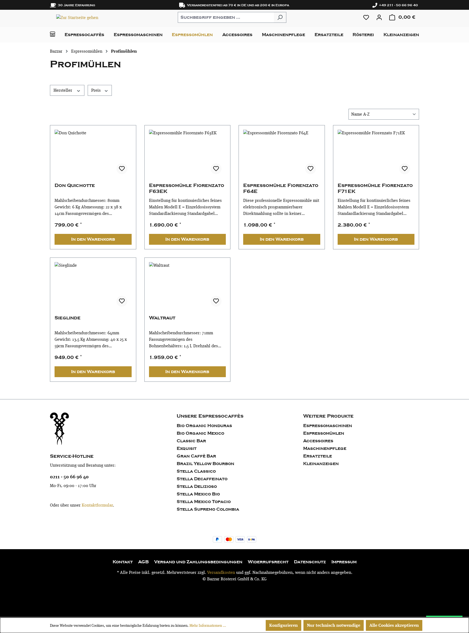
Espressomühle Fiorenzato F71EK (375, 188)
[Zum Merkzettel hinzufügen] (121, 168)
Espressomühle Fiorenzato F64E (280, 188)
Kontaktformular (97, 505)
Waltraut (162, 318)
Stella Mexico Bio (198, 494)
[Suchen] (280, 17)
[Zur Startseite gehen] (77, 17)
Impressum (344, 561)
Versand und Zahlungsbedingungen (198, 561)
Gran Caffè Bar (196, 456)
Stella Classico (196, 471)
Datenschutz (310, 561)
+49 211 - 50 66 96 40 (397, 5)
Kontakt (123, 561)
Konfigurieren (283, 625)
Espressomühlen (323, 433)
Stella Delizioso (197, 486)
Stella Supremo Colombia (208, 509)
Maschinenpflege (324, 448)
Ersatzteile (317, 456)
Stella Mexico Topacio (204, 501)
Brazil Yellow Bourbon (205, 463)
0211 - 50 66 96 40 (69, 476)
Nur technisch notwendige (333, 625)
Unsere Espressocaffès (210, 416)
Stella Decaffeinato (202, 478)
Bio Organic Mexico (200, 433)
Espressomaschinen (327, 425)
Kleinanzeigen (321, 463)
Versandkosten (221, 572)
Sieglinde (68, 318)
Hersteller (63, 90)
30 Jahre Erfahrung (75, 5)
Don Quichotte (75, 185)
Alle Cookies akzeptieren (394, 625)
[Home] (52, 34)
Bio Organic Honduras (204, 425)
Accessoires (318, 440)
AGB (143, 561)
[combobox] (226, 17)
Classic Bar (191, 440)
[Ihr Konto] (379, 17)
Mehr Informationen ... (207, 625)
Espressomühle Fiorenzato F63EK (186, 188)
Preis (96, 90)
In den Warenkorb (93, 239)
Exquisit (187, 448)
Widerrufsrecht (268, 561)
